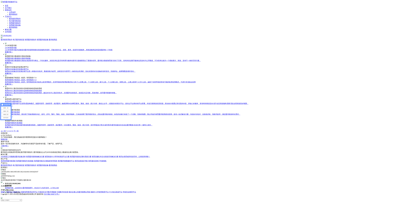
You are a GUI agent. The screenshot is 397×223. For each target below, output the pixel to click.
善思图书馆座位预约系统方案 (80, 156)
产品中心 (8, 16)
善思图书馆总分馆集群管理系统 (45, 161)
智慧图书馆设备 (15, 25)
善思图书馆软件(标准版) (25, 161)
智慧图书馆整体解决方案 (35, 156)
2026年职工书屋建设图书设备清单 (13, 156)
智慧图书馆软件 (15, 23)
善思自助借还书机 (81, 161)
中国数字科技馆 (62, 192)
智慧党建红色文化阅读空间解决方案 (105, 156)
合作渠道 (8, 32)
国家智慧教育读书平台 (29, 192)
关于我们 (8, 8)
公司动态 (12, 12)
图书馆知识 (13, 14)
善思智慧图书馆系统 (8, 161)
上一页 (3, 131)
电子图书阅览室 (15, 21)
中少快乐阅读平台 (115, 192)
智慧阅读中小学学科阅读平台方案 (57, 156)
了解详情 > (5, 146)
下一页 (16, 131)
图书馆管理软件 (15, 19)
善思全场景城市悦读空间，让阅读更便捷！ (134, 156)
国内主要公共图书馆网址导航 (79, 192)
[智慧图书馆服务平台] (9, 2)
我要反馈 (4, 139)
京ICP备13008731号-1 (51, 194)
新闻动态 (8, 10)
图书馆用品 (13, 27)
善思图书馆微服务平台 (66, 161)
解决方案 (8, 29)
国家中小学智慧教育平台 (100, 192)
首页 (6, 6)
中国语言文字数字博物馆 (47, 192)
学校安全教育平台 (129, 192)
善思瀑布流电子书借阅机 (97, 161)
